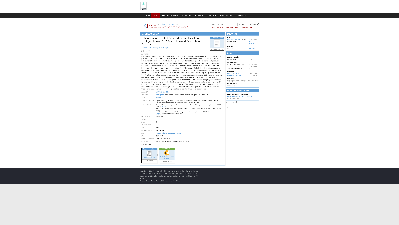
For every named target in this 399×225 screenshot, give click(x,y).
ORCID (163, 107)
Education (212, 15)
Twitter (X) (242, 15)
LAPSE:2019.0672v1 (163, 92)
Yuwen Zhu (146, 47)
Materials (159, 97)
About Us (229, 15)
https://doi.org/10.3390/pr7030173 (168, 133)
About (237, 27)
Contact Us (244, 27)
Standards (199, 15)
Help (251, 27)
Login (214, 27)
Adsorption (160, 95)
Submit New (229, 27)
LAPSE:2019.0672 (233, 74)
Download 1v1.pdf (233, 40)
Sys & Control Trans (169, 15)
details (251, 48)
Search (255, 25)
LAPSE (155, 15)
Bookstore (186, 15)
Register (220, 27)
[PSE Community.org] (142, 15)
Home (148, 15)
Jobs (222, 15)
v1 (228, 64)
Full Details (251, 42)
